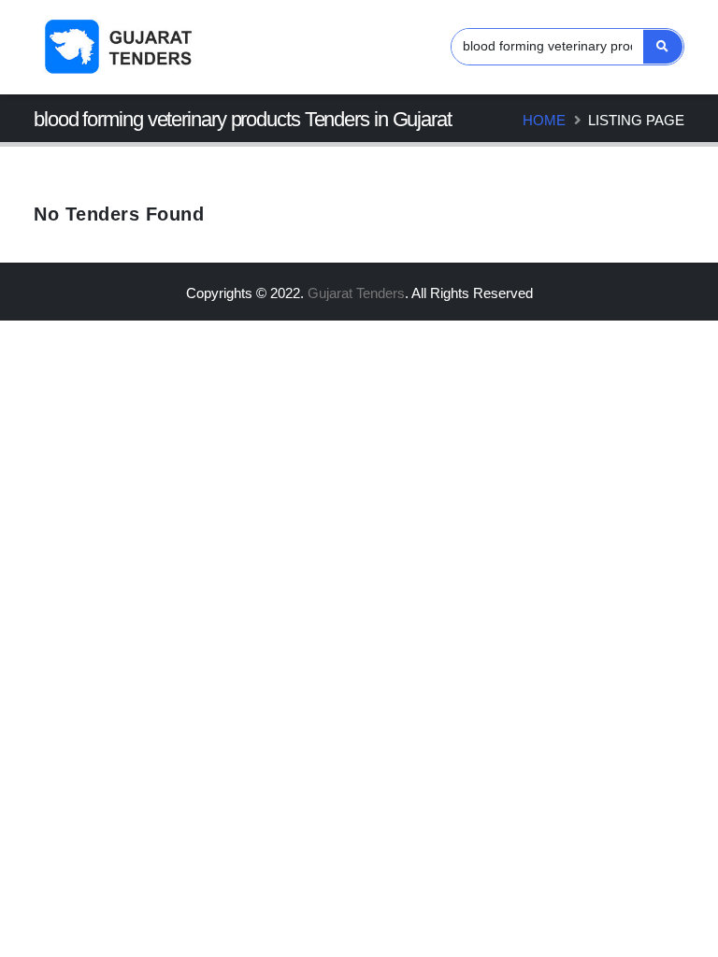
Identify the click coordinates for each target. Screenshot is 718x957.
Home (544, 120)
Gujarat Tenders (356, 293)
